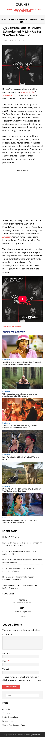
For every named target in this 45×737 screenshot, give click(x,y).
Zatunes (22, 40)
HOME (3, 19)
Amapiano (7, 236)
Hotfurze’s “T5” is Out (10, 537)
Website (6, 669)
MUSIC (11, 19)
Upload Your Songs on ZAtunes (14, 725)
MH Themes (36, 735)
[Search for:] (22, 695)
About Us (6, 709)
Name (5, 653)
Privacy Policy (7, 721)
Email (5, 661)
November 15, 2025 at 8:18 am (22, 603)
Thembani (22, 600)
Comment (7, 634)
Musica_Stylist (27, 92)
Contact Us (6, 713)
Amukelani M (8, 95)
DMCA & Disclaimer (10, 717)
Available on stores (11, 326)
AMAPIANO (22, 19)
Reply (23, 616)
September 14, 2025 (10, 40)
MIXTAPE (33, 19)
